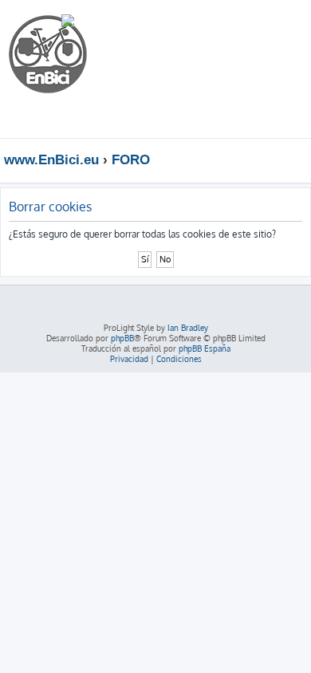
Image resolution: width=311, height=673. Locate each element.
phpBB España (204, 348)
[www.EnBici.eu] (68, 69)
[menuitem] (250, 27)
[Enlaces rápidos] (302, 159)
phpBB (122, 338)
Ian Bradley (187, 328)
